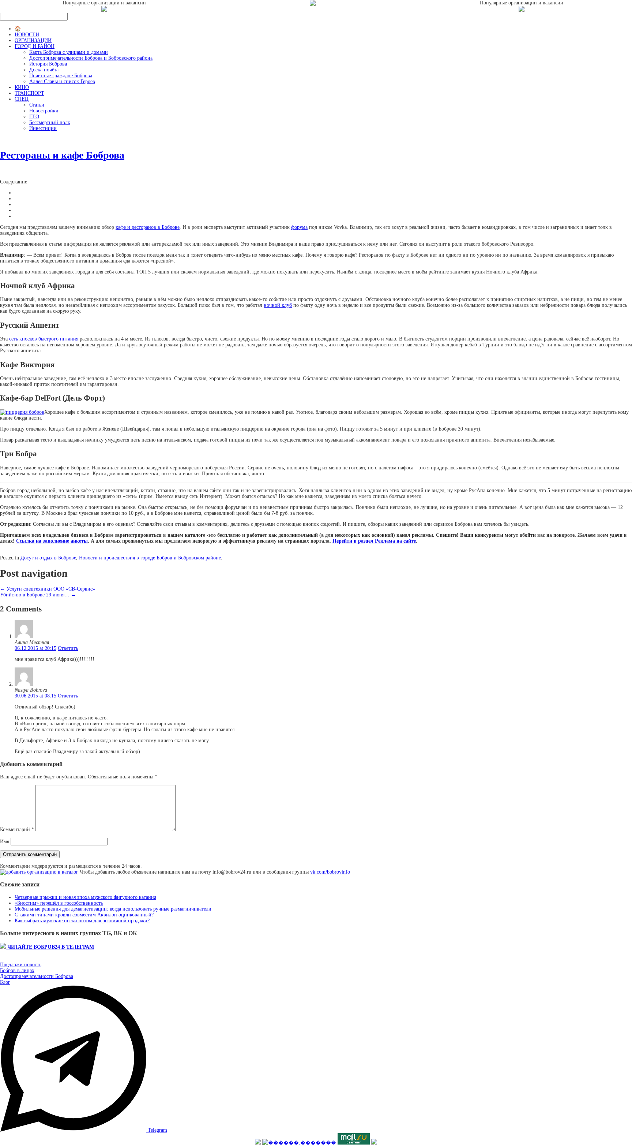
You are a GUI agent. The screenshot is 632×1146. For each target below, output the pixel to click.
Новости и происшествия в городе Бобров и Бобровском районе (150, 558)
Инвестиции (43, 128)
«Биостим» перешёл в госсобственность (59, 903)
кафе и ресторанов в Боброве (148, 227)
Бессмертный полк (49, 122)
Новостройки (44, 111)
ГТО (34, 116)
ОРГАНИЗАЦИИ (33, 40)
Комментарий (17, 829)
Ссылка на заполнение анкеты (52, 541)
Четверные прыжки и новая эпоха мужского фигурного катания (85, 897)
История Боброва (48, 64)
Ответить (68, 648)
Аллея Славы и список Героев (62, 81)
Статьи (36, 105)
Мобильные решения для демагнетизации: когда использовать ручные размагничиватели (113, 909)
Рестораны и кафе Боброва (62, 155)
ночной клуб (278, 305)
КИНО (22, 87)
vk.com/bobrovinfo (330, 872)
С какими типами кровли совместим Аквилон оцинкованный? (84, 915)
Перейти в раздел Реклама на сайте (374, 541)
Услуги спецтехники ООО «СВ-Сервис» (47, 589)
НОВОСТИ (27, 34)
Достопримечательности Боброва (36, 976)
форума (299, 227)
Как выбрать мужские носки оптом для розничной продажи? (82, 920)
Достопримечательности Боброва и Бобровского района (91, 58)
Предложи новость (20, 964)
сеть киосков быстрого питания (43, 339)
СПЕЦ (22, 99)
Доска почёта (44, 69)
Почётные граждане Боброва (60, 75)
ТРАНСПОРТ (29, 93)
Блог (5, 982)
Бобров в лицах (17, 970)
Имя (4, 841)
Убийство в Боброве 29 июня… (38, 595)
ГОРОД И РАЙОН (34, 46)
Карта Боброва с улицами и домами (68, 52)
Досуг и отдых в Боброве (48, 558)
